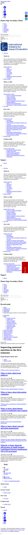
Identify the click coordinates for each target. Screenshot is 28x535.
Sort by (2, 37)
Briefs (5, 316)
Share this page (8, 478)
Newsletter (6, 29)
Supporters (9, 69)
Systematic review (11, 324)
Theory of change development (14, 95)
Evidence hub (7, 308)
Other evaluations (8, 339)
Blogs (5, 23)
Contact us (9, 77)
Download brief (7, 473)
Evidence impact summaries (13, 152)
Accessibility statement (13, 531)
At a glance (9, 72)
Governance (9, 73)
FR (7, 470)
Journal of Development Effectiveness (15, 155)
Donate (5, 31)
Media (5, 27)
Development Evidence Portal (14, 150)
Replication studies (11, 326)
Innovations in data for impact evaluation (16, 128)
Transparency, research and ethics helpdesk (17, 105)
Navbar (2, 2)
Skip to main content (5, 1)
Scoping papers (7, 334)
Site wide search (4, 34)
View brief (6, 469)
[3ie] (14, 50)
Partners (8, 75)
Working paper (10, 327)
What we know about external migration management (12, 427)
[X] (5, 10)
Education (9, 120)
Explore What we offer (9, 94)
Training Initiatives (11, 102)
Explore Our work (8, 118)
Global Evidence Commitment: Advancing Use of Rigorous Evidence (17, 134)
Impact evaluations (8, 331)
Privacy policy (4, 531)
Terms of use (21, 529)
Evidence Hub (7, 136)
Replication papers (8, 333)
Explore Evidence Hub (9, 148)
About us (6, 53)
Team (8, 68)
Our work (6, 106)
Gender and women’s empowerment (15, 125)
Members (9, 71)
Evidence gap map (11, 318)
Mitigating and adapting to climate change (16, 126)
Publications (9, 156)
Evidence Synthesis (11, 98)
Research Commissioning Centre (14, 129)
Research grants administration (14, 103)
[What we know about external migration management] (12, 431)
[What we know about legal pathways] (12, 378)
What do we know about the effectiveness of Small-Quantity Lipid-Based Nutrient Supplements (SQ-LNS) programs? (14, 448)
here (18, 367)
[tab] (5, 359)
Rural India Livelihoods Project (14, 132)
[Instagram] (5, 17)
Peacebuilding (10, 121)
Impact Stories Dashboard (13, 154)
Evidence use (10, 319)
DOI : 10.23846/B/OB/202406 (12, 481)
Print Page (7, 477)
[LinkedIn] (5, 12)
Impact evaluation (11, 96)
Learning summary (11, 322)
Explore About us (8, 67)
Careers (5, 25)
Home (5, 307)
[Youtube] (5, 15)
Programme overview (12, 323)
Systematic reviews (8, 335)
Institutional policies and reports (14, 76)
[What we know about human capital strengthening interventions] (12, 413)
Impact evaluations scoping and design (16, 101)
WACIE (8, 131)
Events (5, 26)
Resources (6, 30)
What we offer (7, 79)
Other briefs (6, 311)
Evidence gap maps (11, 99)
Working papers (7, 338)
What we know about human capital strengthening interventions (14, 410)
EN (4, 470)
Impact (5, 163)
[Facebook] (5, 7)
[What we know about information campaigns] (12, 397)
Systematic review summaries (10, 337)
